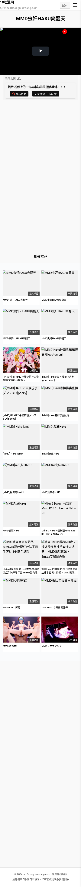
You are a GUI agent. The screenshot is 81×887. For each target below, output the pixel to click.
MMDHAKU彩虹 (11, 607)
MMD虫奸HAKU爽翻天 (15, 299)
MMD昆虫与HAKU (51, 492)
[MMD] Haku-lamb (13, 453)
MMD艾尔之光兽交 (51, 646)
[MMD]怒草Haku (50, 453)
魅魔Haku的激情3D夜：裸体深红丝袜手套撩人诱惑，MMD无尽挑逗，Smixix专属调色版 (59, 572)
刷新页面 (21, 94)
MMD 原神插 (10, 646)
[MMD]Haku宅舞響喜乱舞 (55, 415)
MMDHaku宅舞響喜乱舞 (54, 607)
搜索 (64, 5)
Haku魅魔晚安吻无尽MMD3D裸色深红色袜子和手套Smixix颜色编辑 (21, 572)
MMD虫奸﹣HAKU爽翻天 (16, 338)
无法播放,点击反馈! (45, 94)
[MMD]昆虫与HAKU (13, 492)
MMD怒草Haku (11, 530)
